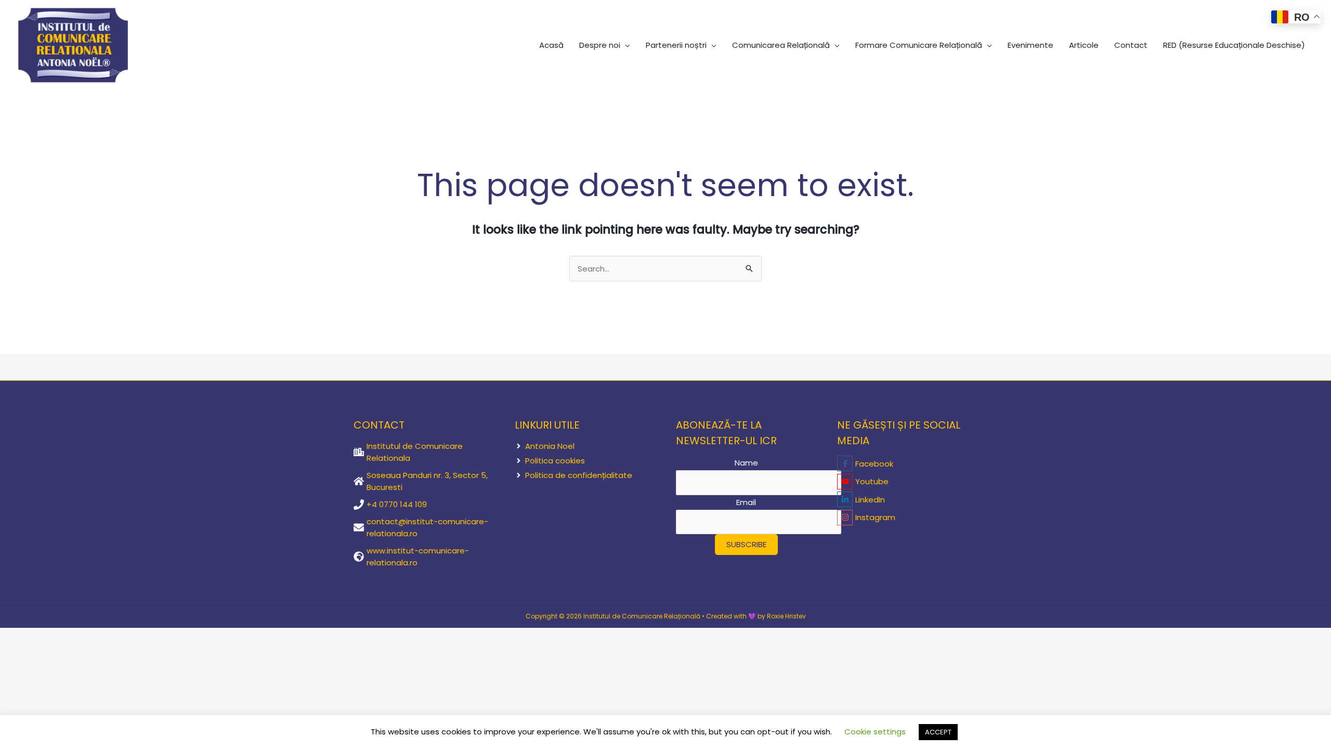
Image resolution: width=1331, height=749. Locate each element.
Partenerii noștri (676, 45)
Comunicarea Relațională (781, 45)
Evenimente (1030, 45)
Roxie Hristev (786, 616)
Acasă (551, 45)
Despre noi (599, 45)
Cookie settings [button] (875, 731)
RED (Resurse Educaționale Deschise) (1234, 45)
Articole (1084, 45)
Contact (1130, 45)
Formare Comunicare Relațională (918, 45)
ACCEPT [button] (938, 732)
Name (746, 462)
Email (746, 502)
